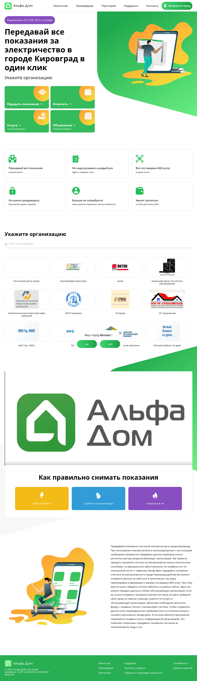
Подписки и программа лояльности (143, 672)
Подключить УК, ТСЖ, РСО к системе (30, 20)
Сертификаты (180, 663)
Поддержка (131, 6)
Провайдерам (84, 6)
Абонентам (60, 6)
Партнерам (109, 6)
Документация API (182, 668)
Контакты (152, 6)
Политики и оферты (134, 668)
